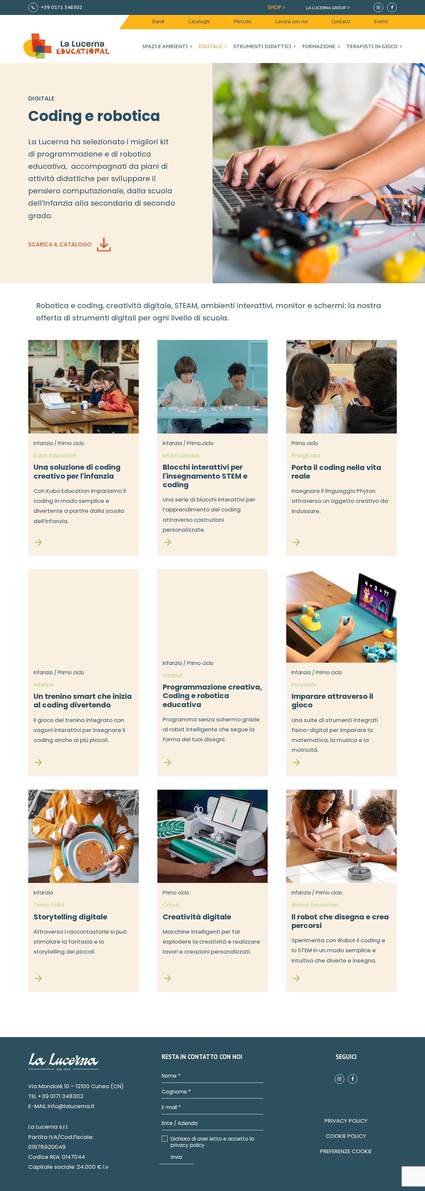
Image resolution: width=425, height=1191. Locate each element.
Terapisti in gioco (371, 46)
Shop (275, 7)
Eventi (381, 21)
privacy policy (188, 1145)
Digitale (210, 46)
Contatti (340, 21)
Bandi (158, 21)
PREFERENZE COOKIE (346, 1151)
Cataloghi (199, 21)
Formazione (318, 46)
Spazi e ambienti (165, 46)
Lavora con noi (291, 21)
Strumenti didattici (262, 46)
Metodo (242, 21)
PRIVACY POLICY (346, 1121)
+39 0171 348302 (61, 7)
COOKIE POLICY (346, 1136)
